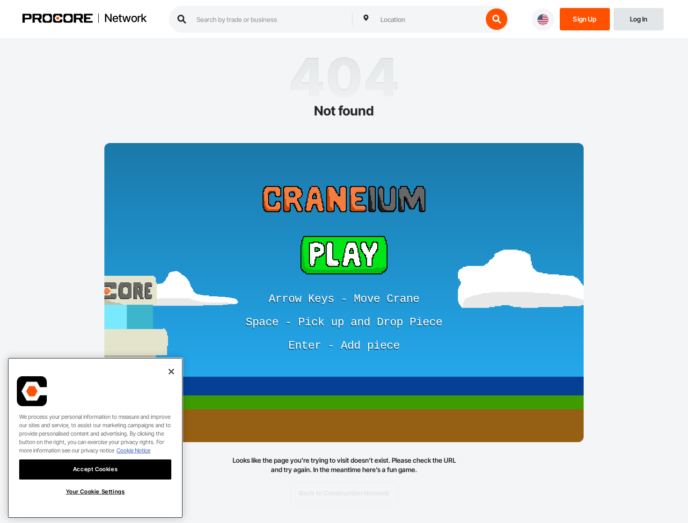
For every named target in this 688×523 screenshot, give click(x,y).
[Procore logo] (57, 19)
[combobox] (429, 19)
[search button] (496, 19)
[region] (95, 438)
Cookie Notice (133, 450)
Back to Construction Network (344, 493)
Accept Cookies (95, 469)
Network (125, 18)
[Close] (171, 371)
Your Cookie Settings (95, 491)
